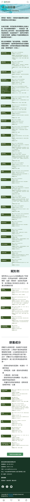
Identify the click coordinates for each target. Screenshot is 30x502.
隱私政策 (14, 480)
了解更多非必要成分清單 (15, 454)
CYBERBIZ (10, 496)
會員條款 (8, 480)
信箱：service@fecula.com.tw (9, 469)
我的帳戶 (3, 480)
